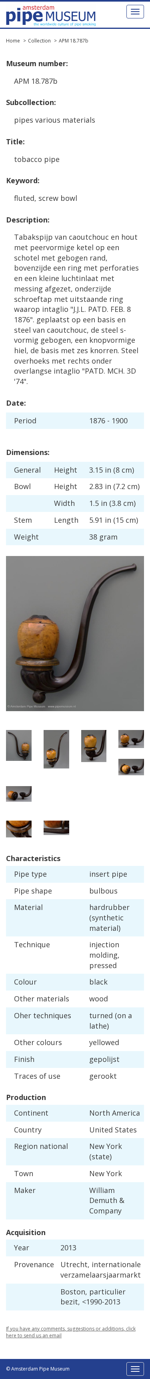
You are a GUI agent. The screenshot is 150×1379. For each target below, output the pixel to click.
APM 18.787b (73, 40)
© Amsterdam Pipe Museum (38, 1368)
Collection (39, 40)
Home (13, 40)
